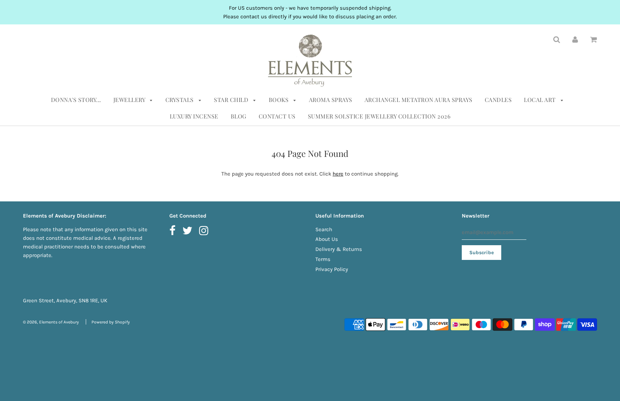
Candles (498, 99)
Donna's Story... (76, 99)
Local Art (540, 99)
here (338, 174)
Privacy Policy (331, 269)
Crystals (180, 99)
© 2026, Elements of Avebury (51, 322)
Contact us (277, 116)
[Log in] (575, 39)
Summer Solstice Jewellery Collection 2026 (379, 116)
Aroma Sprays (330, 99)
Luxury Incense (194, 116)
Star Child (232, 99)
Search (323, 229)
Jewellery (130, 99)
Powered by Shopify (110, 322)
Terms (322, 259)
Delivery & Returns (338, 249)
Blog (238, 116)
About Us (326, 239)
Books (279, 99)
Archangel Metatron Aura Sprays (419, 99)
